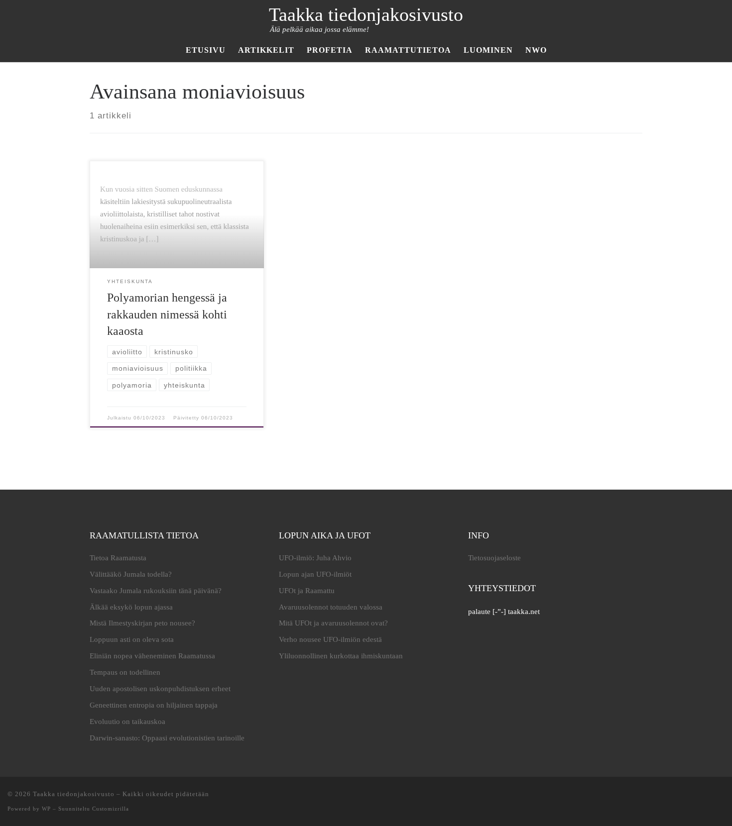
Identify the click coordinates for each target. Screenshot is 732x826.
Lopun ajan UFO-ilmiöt (315, 574)
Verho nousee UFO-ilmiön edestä (330, 639)
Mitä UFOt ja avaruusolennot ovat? (333, 623)
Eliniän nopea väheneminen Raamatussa (152, 656)
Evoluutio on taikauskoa (127, 721)
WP (46, 809)
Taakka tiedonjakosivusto (74, 794)
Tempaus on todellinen (125, 672)
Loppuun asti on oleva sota (132, 639)
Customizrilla (110, 809)
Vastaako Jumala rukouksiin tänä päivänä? (156, 591)
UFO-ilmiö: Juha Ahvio (315, 558)
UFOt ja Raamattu (307, 591)
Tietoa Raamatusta (118, 558)
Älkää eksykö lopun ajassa (131, 607)
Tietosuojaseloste (494, 558)
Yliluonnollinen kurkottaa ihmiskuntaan (341, 656)
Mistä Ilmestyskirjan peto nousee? (142, 623)
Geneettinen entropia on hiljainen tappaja (154, 705)
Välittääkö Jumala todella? (131, 574)
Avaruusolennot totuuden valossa (330, 607)
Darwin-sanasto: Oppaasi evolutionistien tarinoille (167, 738)
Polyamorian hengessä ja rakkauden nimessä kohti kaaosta (167, 314)
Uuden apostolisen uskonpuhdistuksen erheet (160, 689)
